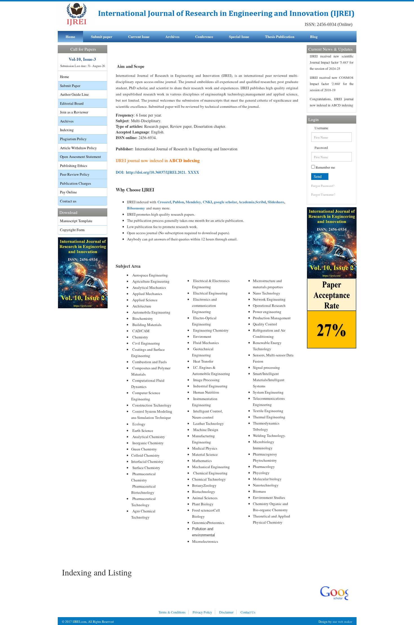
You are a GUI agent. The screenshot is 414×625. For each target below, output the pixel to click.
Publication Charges (75, 183)
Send (318, 176)
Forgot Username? (323, 194)
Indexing (67, 129)
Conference (204, 36)
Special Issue (239, 36)
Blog (314, 36)
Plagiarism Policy (73, 138)
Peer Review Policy (75, 174)
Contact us (68, 201)
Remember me (325, 167)
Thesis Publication (279, 36)
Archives (172, 36)
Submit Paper (70, 85)
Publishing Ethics (73, 165)
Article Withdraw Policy (78, 147)
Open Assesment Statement (80, 156)
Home (70, 36)
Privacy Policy (202, 612)
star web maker (342, 621)
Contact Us (248, 612)
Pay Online (68, 192)
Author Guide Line (74, 94)
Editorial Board (72, 103)
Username (321, 128)
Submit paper (101, 36)
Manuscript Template (76, 220)
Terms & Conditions (172, 612)
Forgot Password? (322, 186)
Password (321, 147)
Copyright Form (72, 229)
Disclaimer (226, 612)
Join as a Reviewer (74, 112)
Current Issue (139, 36)
